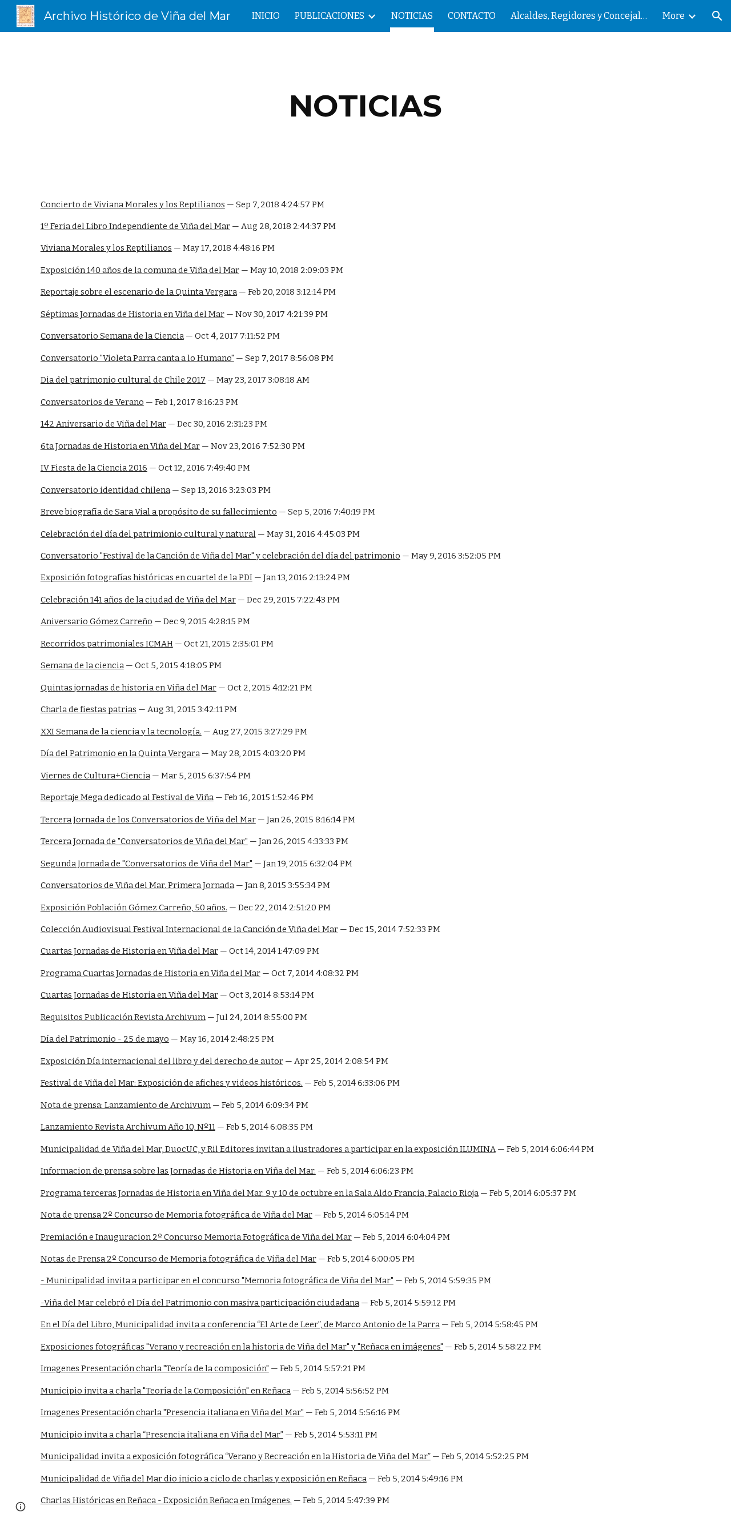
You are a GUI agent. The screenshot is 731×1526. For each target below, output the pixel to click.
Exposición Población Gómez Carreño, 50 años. (134, 907)
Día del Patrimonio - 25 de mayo (105, 1039)
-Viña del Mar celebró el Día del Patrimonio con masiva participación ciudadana (200, 1303)
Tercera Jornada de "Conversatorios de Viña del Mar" (144, 841)
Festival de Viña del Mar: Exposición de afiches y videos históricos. (172, 1083)
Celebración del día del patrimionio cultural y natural (148, 534)
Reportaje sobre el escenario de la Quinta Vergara (139, 292)
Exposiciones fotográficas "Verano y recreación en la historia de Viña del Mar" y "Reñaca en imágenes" (242, 1347)
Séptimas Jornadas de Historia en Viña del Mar (132, 314)
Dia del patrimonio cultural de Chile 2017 (123, 380)
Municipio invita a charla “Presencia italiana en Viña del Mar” (162, 1434)
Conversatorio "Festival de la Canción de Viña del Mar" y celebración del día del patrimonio (220, 556)
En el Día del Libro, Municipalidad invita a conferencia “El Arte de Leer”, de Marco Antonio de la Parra (240, 1324)
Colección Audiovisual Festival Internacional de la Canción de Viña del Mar (189, 929)
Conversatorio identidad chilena (105, 490)
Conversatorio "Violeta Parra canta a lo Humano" (137, 358)
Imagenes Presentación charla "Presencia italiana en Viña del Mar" (172, 1412)
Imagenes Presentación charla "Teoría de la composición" (155, 1368)
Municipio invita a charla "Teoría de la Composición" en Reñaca (166, 1391)
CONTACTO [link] (472, 15)
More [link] (673, 15)
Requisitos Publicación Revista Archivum (123, 1017)
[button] (717, 16)
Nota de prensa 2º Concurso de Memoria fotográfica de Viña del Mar (176, 1215)
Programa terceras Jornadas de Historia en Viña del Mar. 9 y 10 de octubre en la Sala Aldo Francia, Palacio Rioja (260, 1193)
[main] (365, 106)
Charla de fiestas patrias (88, 709)
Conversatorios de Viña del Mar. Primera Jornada (137, 885)
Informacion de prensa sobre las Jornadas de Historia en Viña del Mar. (178, 1171)
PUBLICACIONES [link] (329, 15)
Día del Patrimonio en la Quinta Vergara (120, 753)
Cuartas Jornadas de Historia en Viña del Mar (129, 951)
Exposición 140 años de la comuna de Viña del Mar (140, 270)
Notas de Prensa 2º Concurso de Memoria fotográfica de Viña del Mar (178, 1259)
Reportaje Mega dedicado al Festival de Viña (127, 797)
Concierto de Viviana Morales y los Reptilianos (133, 204)
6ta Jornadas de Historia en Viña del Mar (120, 446)
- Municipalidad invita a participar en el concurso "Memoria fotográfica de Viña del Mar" (217, 1280)
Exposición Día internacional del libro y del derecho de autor (162, 1061)
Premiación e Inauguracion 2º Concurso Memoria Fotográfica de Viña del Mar (196, 1237)
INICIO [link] (266, 15)
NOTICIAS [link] (412, 15)
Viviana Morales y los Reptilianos (106, 248)
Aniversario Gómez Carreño (96, 621)
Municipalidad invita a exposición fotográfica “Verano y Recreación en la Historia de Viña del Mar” (236, 1456)
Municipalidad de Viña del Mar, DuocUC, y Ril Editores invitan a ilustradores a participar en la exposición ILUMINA (268, 1149)
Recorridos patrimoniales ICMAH (107, 643)
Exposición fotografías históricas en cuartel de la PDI (146, 577)
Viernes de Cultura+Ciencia (95, 775)
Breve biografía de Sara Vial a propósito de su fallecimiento (159, 512)
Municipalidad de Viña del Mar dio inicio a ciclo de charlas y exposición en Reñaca (204, 1478)
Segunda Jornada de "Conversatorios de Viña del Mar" (146, 863)
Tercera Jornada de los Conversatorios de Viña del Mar (148, 819)
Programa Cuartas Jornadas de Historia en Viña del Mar (150, 973)
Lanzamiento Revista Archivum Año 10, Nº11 (128, 1127)
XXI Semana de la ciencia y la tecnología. (121, 731)
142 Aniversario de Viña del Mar (103, 424)
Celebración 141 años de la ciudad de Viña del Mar (138, 600)
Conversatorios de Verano (92, 402)
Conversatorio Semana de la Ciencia (112, 336)
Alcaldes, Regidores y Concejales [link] (579, 15)
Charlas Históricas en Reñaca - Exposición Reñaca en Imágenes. (166, 1500)
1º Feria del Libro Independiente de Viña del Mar (135, 226)
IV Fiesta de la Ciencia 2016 (94, 468)
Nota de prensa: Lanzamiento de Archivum (126, 1105)
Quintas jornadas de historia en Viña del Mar (128, 687)
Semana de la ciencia (82, 665)
